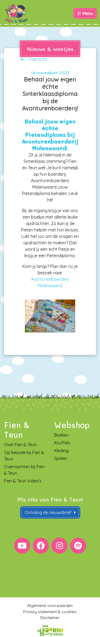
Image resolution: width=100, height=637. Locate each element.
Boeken (61, 435)
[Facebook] (41, 546)
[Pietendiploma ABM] (50, 315)
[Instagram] (59, 546)
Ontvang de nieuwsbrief (48, 512)
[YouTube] (22, 546)
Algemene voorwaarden (50, 605)
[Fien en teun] (16, 13)
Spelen (60, 458)
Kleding (61, 450)
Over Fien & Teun (20, 444)
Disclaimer (50, 617)
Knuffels (62, 442)
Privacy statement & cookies (50, 611)
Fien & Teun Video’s (23, 481)
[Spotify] (78, 546)
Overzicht (37, 59)
